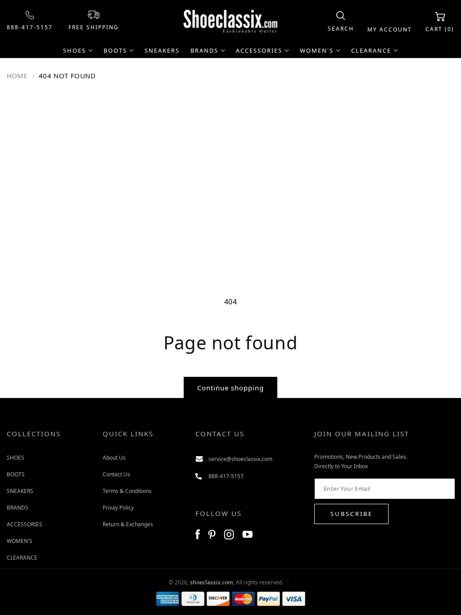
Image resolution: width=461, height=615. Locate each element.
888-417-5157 (30, 27)
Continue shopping (230, 387)
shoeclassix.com (211, 582)
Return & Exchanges (128, 524)
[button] (341, 21)
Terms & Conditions (127, 491)
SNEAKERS (20, 491)
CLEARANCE (22, 557)
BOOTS (16, 474)
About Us (114, 457)
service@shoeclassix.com (240, 459)
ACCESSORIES (24, 524)
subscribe (351, 514)
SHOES (15, 457)
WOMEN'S (19, 541)
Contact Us (116, 474)
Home (17, 75)
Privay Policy (118, 507)
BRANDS (17, 507)
